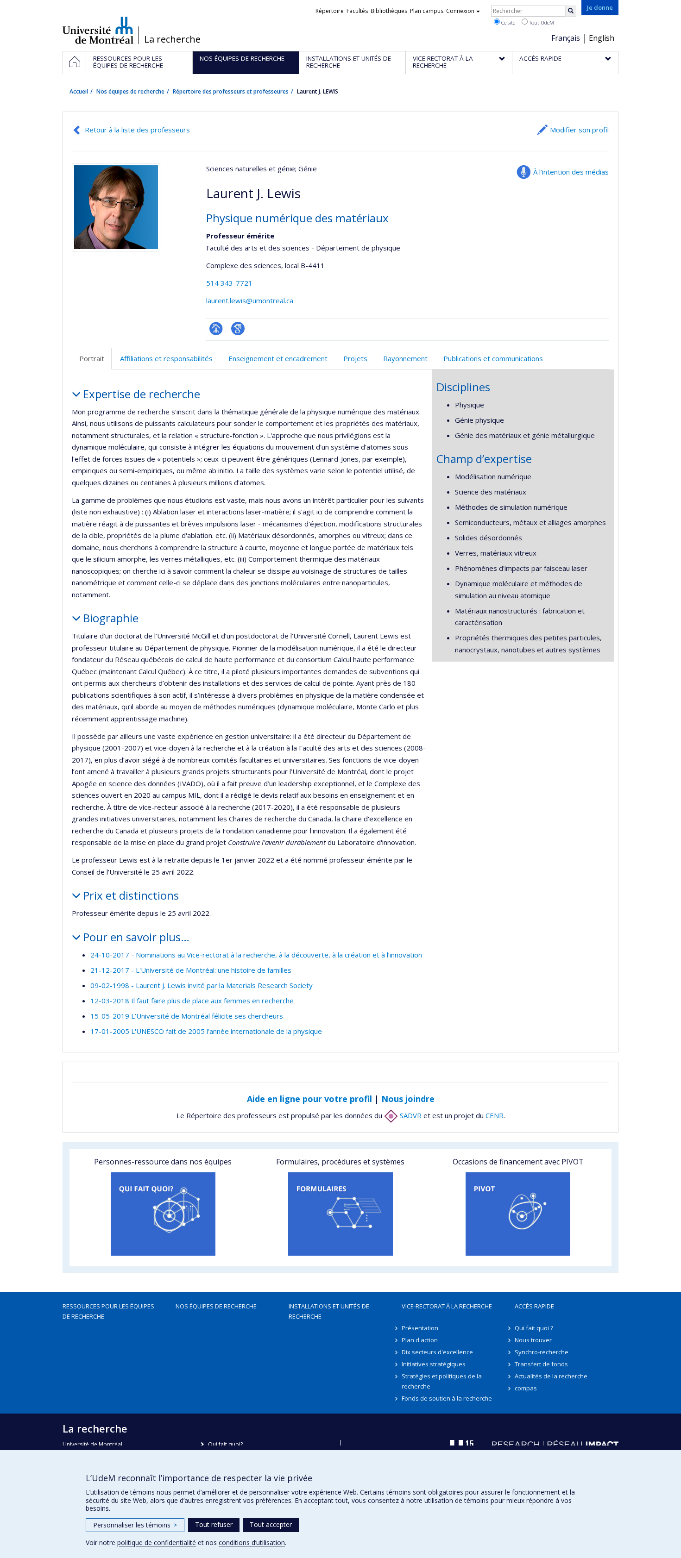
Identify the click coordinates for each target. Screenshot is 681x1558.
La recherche (172, 39)
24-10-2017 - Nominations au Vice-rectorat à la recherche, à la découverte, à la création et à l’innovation (256, 954)
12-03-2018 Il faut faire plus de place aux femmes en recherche (192, 1000)
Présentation (420, 1328)
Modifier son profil (579, 129)
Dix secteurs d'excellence (437, 1352)
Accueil (78, 91)
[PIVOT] (518, 1214)
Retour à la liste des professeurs (137, 129)
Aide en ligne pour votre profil (309, 1098)
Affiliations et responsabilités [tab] (166, 358)
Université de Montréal (98, 30)
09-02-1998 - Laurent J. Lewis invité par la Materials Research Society (201, 985)
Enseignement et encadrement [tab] (278, 358)
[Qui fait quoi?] (163, 1214)
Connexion (460, 11)
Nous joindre (408, 1098)
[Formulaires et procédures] (340, 1214)
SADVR (410, 1115)
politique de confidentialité (156, 1542)
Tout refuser (214, 1524)
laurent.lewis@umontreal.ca (249, 300)
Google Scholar (238, 328)
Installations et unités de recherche (329, 1311)
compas (526, 1388)
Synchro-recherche (541, 1352)
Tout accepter (271, 1524)
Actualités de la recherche (551, 1376)
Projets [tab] (355, 358)
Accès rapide (534, 1306)
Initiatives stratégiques (434, 1364)
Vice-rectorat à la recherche (447, 1306)
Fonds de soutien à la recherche (447, 1398)
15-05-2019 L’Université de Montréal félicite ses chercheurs (186, 1015)
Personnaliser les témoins (135, 1524)
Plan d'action (420, 1340)
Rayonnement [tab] (405, 358)
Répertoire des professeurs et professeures (231, 91)
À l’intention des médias (571, 171)
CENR (495, 1115)
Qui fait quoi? (225, 1444)
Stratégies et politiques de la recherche (442, 1381)
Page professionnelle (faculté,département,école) (216, 328)
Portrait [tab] (91, 358)
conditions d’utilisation (252, 1542)
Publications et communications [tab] (493, 358)
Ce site (507, 22)
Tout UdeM (541, 22)
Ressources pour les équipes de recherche (108, 1311)
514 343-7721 (229, 283)
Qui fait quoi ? (534, 1328)
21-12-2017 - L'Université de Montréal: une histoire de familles (190, 970)
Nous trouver (533, 1340)
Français (565, 38)
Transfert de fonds (541, 1364)
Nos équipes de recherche (130, 91)
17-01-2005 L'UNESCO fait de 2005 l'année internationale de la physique (206, 1031)
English (601, 38)
